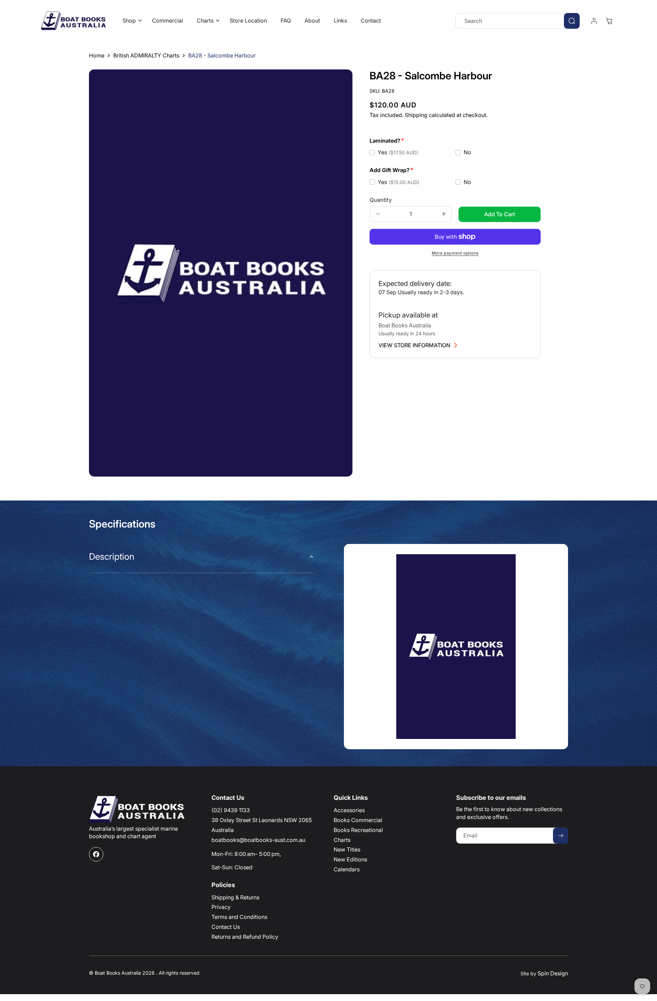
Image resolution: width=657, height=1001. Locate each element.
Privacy (221, 907)
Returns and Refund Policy (244, 936)
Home (96, 55)
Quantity (381, 199)
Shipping (416, 115)
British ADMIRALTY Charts (146, 55)
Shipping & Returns (235, 897)
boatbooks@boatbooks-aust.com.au (258, 839)
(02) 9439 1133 (230, 810)
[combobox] (517, 20)
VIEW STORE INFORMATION (414, 345)
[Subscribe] (560, 836)
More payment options (455, 253)
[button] (130, 20)
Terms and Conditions (239, 916)
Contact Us (225, 926)
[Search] (572, 21)
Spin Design (553, 973)
